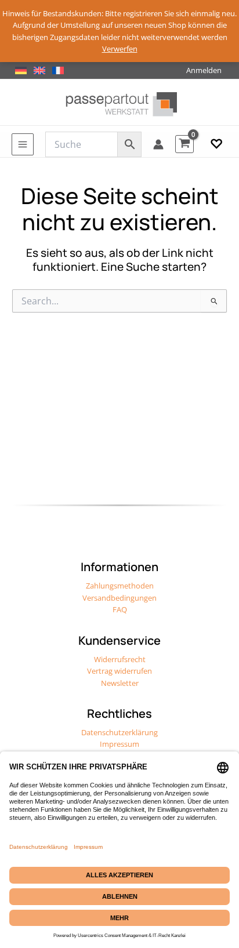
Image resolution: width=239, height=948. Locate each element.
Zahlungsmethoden (120, 585)
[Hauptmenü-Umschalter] (23, 144)
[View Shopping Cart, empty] (184, 144)
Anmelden (204, 70)
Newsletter (120, 683)
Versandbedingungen (119, 598)
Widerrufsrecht (120, 659)
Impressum (119, 744)
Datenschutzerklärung (119, 732)
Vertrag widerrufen (119, 671)
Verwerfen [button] (119, 48)
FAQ (120, 609)
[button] (216, 144)
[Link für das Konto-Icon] (158, 144)
